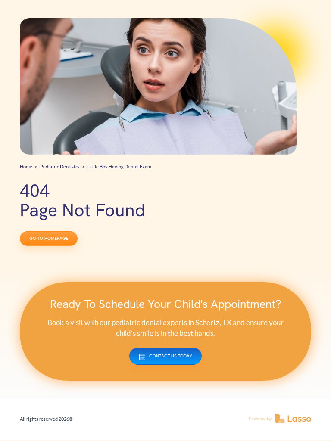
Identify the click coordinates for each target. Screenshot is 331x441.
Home (26, 166)
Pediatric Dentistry (60, 166)
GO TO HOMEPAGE (48, 238)
